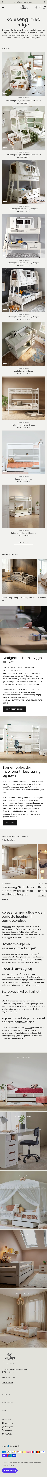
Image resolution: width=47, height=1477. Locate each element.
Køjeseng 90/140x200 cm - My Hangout (23, 317)
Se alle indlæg (9, 840)
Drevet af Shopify (8, 1465)
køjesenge (37, 30)
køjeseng (7, 926)
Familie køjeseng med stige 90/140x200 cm (23, 155)
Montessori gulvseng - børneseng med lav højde (18, 598)
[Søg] (40, 7)
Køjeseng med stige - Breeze (23, 425)
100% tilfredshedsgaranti (23, 2)
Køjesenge (6, 954)
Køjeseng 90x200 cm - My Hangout (23, 209)
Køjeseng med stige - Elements (23, 533)
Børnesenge (6, 1394)
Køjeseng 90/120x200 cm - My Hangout (23, 263)
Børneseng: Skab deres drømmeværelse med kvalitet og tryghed (18, 890)
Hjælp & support (7, 1402)
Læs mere (5, 899)
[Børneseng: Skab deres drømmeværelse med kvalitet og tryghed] (19, 861)
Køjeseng (9, 912)
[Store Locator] (36, 7)
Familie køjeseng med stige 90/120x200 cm (23, 100)
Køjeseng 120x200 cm (23, 479)
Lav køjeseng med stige (23, 371)
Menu (4, 1410)
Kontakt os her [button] (7, 1382)
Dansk (4, 1446)
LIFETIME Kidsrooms (23, 98)
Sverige (15, 1446)
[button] (14, 709)
